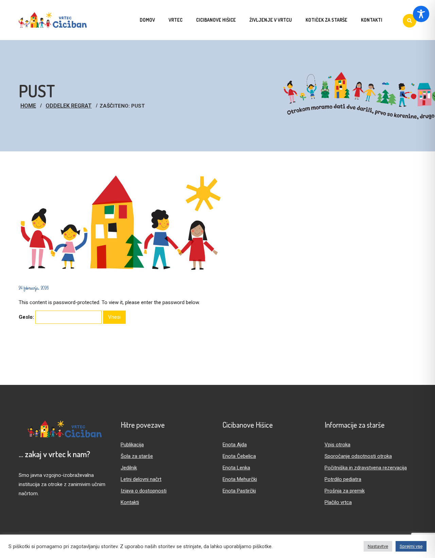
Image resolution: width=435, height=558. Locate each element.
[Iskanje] (409, 20)
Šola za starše (137, 456)
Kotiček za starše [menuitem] (326, 20)
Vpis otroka (337, 445)
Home (28, 106)
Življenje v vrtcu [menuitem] (270, 20)
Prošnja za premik (345, 491)
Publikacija (132, 445)
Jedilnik (129, 468)
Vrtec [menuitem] (175, 20)
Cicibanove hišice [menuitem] (216, 20)
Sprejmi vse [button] (411, 546)
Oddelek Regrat (69, 106)
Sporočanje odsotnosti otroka (358, 456)
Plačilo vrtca (338, 502)
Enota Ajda (235, 445)
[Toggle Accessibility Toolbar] (421, 14)
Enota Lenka (236, 468)
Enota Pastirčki (239, 491)
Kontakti (130, 502)
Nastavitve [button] (378, 546)
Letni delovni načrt (141, 479)
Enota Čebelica (239, 456)
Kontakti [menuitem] (371, 20)
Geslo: (27, 317)
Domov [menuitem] (147, 20)
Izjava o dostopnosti (144, 491)
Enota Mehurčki (240, 479)
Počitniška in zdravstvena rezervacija (366, 468)
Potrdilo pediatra (343, 479)
